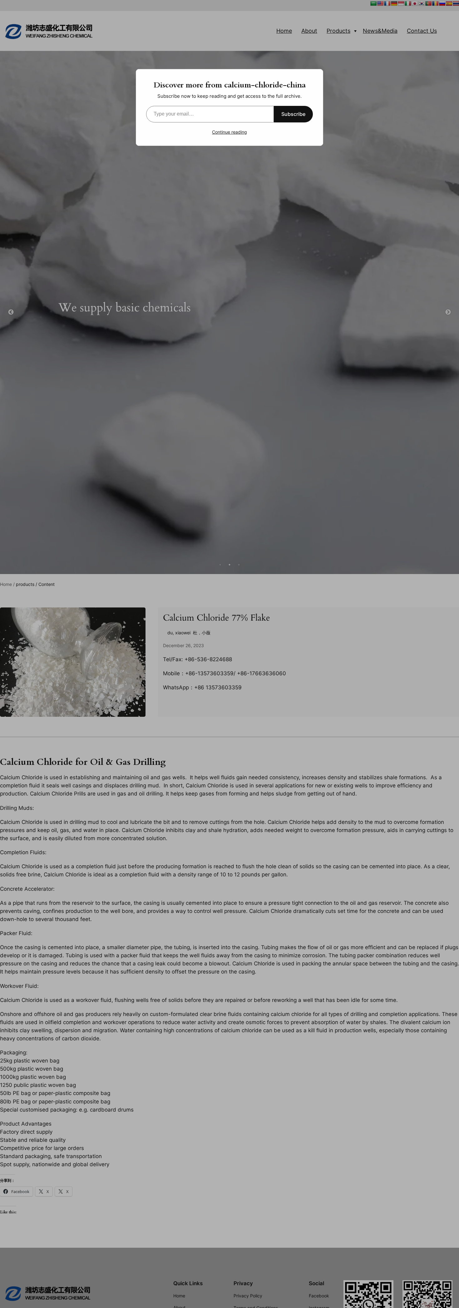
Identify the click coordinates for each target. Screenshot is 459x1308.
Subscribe (293, 114)
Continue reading (229, 132)
